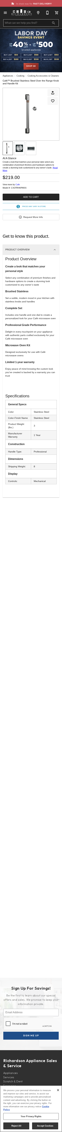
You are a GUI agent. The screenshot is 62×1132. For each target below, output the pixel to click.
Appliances (8, 76)
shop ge (31, 66)
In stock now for (34, 3)
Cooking (20, 76)
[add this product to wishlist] (52, 101)
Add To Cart (31, 197)
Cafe (18, 184)
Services (8, 1077)
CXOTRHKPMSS (18, 188)
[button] (5, 13)
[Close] (58, 1090)
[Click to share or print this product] (52, 92)
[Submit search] (53, 23)
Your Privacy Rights (31, 1116)
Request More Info (33, 217)
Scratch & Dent (13, 1081)
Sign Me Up (31, 1035)
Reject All (16, 1126)
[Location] (38, 13)
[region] (31, 1108)
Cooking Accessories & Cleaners (43, 76)
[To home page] (21, 13)
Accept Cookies (45, 1126)
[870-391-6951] (47, 13)
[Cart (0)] (57, 13)
